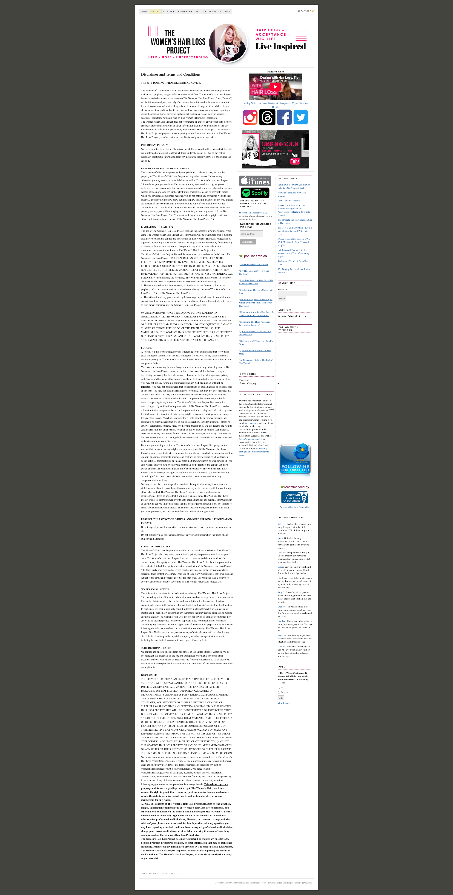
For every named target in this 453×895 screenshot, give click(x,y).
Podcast (211, 11)
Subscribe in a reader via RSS (253, 212)
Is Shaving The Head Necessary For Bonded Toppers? (254, 323)
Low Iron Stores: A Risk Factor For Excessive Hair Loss (256, 282)
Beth (280, 635)
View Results (284, 703)
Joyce (280, 538)
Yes (283, 682)
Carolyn (281, 621)
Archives (282, 316)
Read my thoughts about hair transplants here (254, 451)
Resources (185, 11)
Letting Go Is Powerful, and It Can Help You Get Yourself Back (294, 186)
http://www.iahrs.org (249, 438)
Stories (225, 11)
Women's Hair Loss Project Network (285, 882)
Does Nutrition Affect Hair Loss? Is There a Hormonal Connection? (256, 314)
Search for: (283, 289)
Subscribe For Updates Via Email (255, 225)
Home (144, 11)
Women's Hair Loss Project (226, 40)
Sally (280, 523)
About (155, 11)
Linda (280, 566)
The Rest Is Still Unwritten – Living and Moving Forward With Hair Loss (295, 231)
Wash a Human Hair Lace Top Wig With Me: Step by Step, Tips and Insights (294, 242)
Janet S (281, 646)
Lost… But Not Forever (289, 200)
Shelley (281, 606)
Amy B (281, 592)
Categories (244, 380)
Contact (168, 11)
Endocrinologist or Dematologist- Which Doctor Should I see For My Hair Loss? (256, 302)
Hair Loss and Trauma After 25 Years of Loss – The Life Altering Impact (293, 253)
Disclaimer (307, 882)
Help (199, 11)
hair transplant (252, 422)
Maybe (284, 692)
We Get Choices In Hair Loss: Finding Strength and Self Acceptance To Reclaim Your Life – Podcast (295, 210)
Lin (279, 552)
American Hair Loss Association (295, 506)
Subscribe (304, 11)
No (282, 687)
